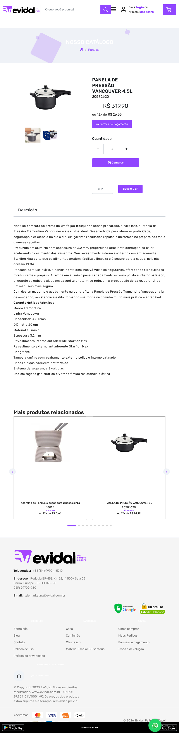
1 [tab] (71, 525)
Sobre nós (21, 629)
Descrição (27, 210)
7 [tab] (99, 525)
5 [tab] (91, 525)
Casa (69, 629)
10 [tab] (111, 525)
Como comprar (128, 629)
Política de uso (24, 649)
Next (166, 471)
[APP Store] (166, 727)
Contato (19, 642)
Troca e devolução (131, 649)
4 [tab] (87, 525)
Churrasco (73, 642)
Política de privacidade (29, 656)
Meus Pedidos (128, 635)
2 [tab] (79, 525)
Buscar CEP (130, 188)
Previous (12, 471)
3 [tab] (83, 525)
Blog (17, 635)
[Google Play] (13, 727)
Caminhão (73, 635)
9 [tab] (107, 525)
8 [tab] (103, 525)
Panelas (93, 50)
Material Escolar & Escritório (85, 649)
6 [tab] (95, 525)
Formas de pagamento (113, 124)
